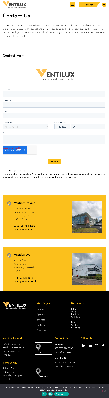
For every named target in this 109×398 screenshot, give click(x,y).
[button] (72, 4)
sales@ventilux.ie (23, 230)
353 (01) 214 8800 (63, 348)
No (50, 394)
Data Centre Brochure (75, 325)
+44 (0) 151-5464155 (24, 278)
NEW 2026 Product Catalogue (76, 313)
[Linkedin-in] (83, 345)
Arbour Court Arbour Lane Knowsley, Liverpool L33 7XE (24, 266)
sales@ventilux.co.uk (25, 281)
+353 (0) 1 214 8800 (24, 226)
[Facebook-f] (103, 345)
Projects (41, 325)
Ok (44, 394)
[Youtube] (90, 345)
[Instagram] (96, 345)
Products (41, 309)
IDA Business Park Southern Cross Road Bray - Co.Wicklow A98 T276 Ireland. (24, 214)
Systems (41, 314)
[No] (104, 391)
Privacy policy (61, 394)
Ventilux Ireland (24, 203)
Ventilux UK (22, 255)
